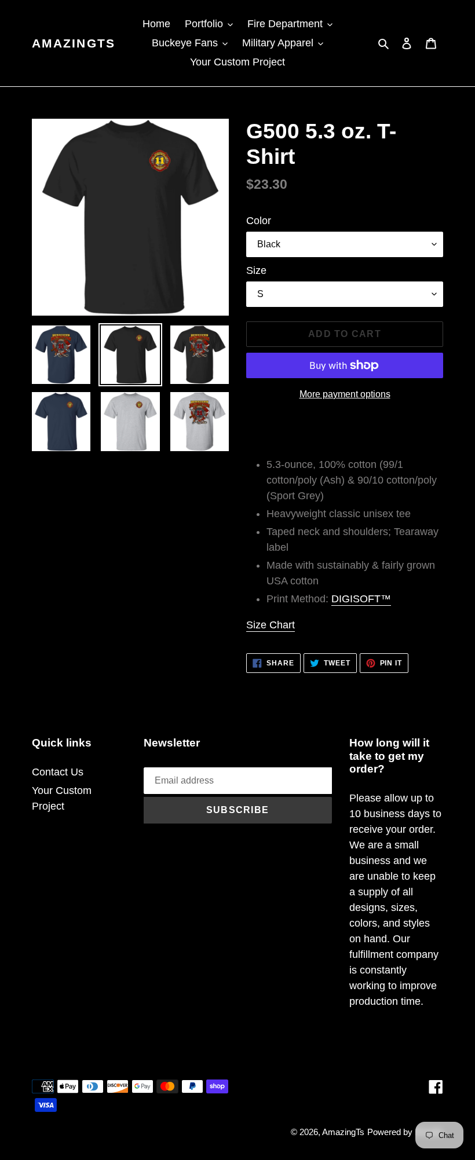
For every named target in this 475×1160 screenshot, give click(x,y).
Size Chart (270, 625)
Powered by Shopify (405, 1132)
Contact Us (57, 772)
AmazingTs (73, 43)
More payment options (344, 394)
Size (256, 270)
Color (258, 220)
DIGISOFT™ (361, 599)
